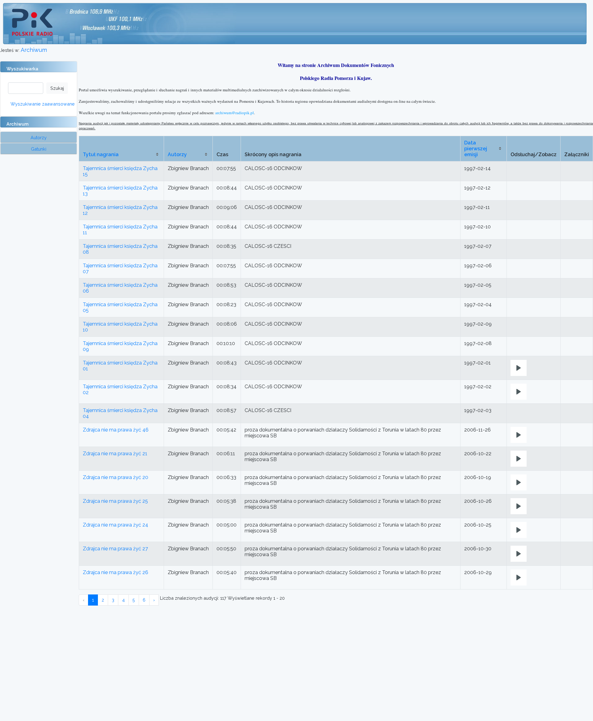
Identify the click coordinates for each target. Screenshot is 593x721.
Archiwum (34, 50)
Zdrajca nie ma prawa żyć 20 (115, 477)
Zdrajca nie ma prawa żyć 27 (115, 549)
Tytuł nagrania (101, 154)
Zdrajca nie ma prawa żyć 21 (115, 453)
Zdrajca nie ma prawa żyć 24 (115, 525)
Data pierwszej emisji (475, 148)
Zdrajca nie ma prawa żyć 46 (116, 430)
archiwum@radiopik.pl (234, 112)
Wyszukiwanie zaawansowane (43, 103)
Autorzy (177, 154)
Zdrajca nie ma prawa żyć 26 (115, 572)
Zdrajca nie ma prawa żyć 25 (115, 501)
